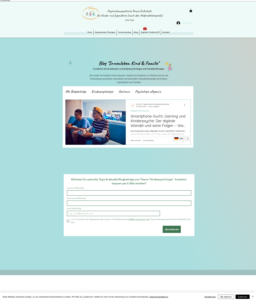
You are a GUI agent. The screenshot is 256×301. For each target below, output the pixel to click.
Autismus (124, 91)
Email (74, 208)
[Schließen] (252, 297)
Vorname (75, 188)
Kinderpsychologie (102, 91)
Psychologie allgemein (148, 91)
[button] (190, 10)
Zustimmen (242, 296)
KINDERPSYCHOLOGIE (140, 111)
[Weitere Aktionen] (185, 105)
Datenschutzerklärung (159, 296)
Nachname (76, 198)
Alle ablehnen (226, 296)
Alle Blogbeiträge (75, 91)
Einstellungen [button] (210, 296)
